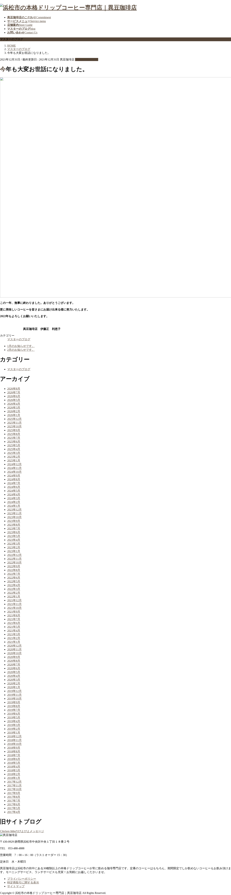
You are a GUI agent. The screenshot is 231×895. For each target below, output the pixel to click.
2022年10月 (14, 562)
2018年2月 (13, 774)
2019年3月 (13, 725)
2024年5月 (13, 490)
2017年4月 (13, 811)
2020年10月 (14, 653)
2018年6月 (13, 759)
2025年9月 (13, 430)
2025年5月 (13, 445)
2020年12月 (14, 645)
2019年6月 (13, 713)
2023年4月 (13, 539)
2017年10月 (14, 789)
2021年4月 (13, 630)
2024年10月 (14, 471)
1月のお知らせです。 (21, 346)
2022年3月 (13, 588)
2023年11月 (14, 513)
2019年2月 (13, 728)
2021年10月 (14, 607)
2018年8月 (13, 751)
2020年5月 (13, 672)
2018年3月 (13, 770)
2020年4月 (13, 675)
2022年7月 (13, 573)
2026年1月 (13, 415)
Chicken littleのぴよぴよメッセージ (22, 831)
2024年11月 (14, 468)
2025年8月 (13, 434)
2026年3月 (13, 407)
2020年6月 (13, 668)
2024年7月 (13, 483)
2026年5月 (13, 400)
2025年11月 (14, 422)
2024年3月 (13, 498)
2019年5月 (13, 717)
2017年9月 (13, 793)
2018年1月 (13, 777)
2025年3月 (13, 452)
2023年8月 (13, 524)
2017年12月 (14, 781)
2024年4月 (13, 494)
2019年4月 (13, 721)
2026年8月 (13, 388)
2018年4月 (13, 766)
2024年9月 (13, 475)
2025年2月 (13, 456)
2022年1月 (13, 596)
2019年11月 (14, 694)
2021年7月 (13, 619)
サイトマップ (16, 886)
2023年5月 (13, 536)
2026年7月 (13, 392)
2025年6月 (13, 441)
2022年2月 (13, 592)
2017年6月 (13, 804)
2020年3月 (13, 679)
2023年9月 (13, 520)
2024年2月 (13, 502)
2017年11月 (14, 785)
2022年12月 (14, 554)
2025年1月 (13, 460)
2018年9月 (13, 747)
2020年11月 (14, 649)
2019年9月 (13, 702)
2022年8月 (13, 570)
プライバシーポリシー (21, 878)
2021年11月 (14, 604)
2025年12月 (14, 418)
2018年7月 (13, 755)
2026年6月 (13, 396)
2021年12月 (14, 600)
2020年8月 (13, 660)
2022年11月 (14, 558)
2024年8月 (13, 479)
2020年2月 (13, 683)
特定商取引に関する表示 (23, 882)
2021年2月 (13, 638)
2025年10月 (14, 426)
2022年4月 (13, 585)
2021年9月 (13, 611)
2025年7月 (13, 437)
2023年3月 (13, 543)
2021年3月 (13, 634)
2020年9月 (13, 657)
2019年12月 (14, 691)
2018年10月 (14, 743)
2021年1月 (13, 641)
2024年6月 (13, 486)
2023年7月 (13, 528)
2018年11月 (14, 740)
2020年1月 (13, 687)
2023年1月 (13, 551)
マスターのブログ (86, 59)
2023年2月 (13, 547)
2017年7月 (13, 800)
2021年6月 (13, 623)
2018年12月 (14, 736)
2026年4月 (13, 403)
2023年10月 (14, 517)
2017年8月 (13, 796)
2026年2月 (13, 411)
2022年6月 (13, 577)
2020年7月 (13, 664)
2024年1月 (13, 505)
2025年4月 (13, 449)
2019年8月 (13, 706)
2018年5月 (13, 762)
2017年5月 (13, 808)
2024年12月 (14, 464)
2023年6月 (13, 532)
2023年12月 (14, 509)
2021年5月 (13, 626)
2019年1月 (13, 732)
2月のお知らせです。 (21, 349)
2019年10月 (14, 698)
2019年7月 (13, 709)
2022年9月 (13, 566)
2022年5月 (13, 581)
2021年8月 (13, 615)
